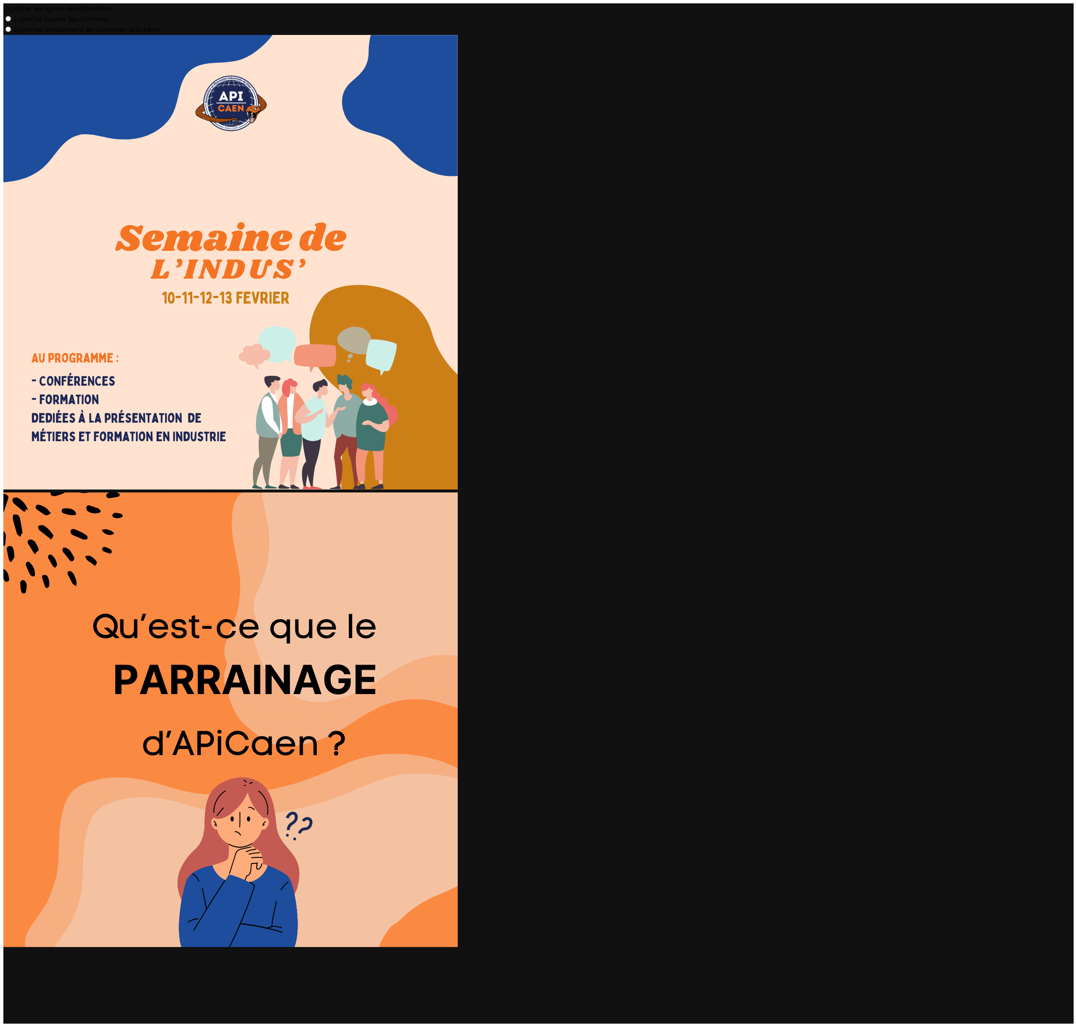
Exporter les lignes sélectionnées (57, 8)
